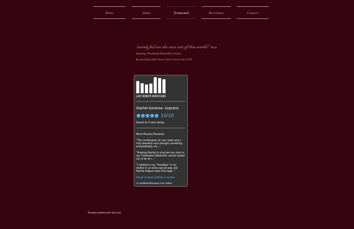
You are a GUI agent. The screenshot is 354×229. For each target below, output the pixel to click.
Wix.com (116, 212)
